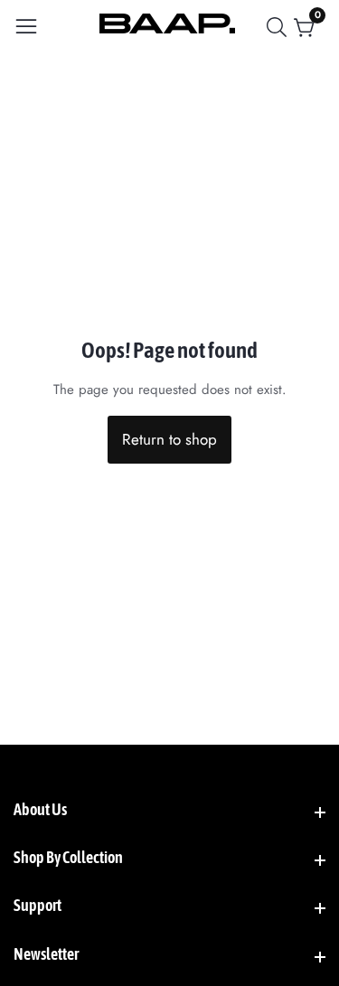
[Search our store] (280, 27)
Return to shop (169, 439)
